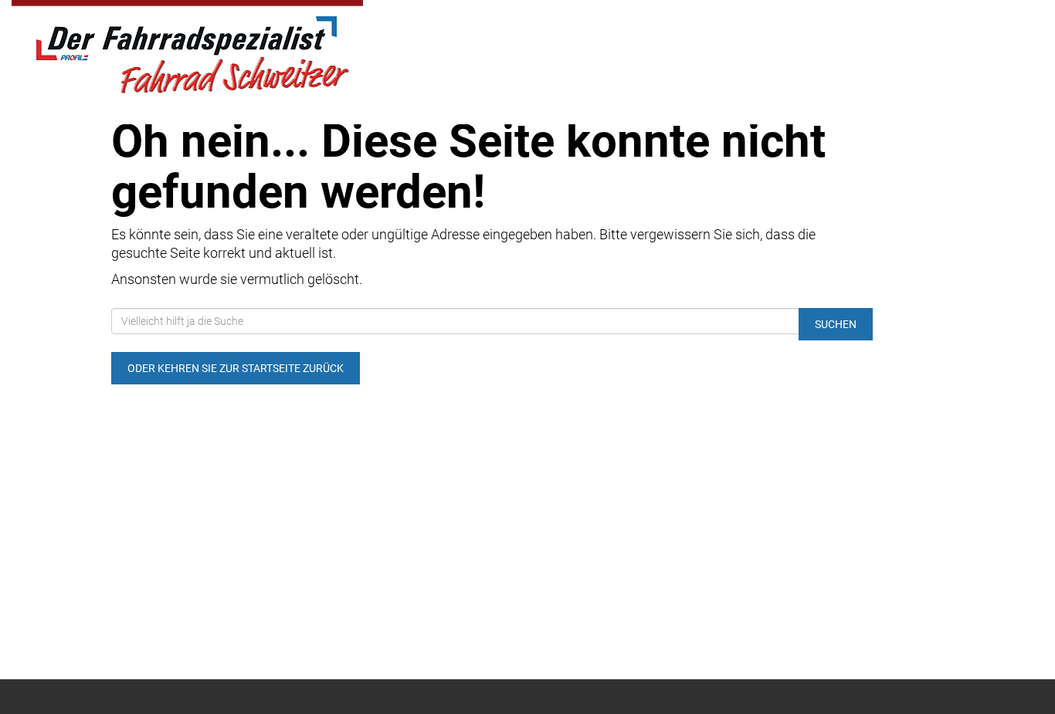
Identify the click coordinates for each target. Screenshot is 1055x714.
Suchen (836, 324)
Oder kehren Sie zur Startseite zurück (235, 368)
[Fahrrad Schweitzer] (220, 50)
